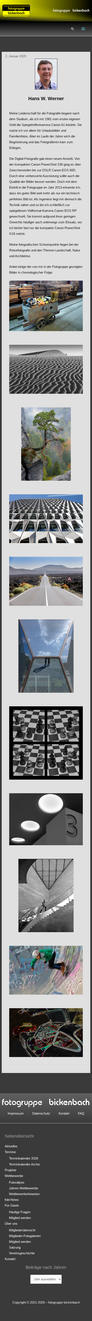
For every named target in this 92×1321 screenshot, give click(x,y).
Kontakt (64, 1113)
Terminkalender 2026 (23, 1158)
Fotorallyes (16, 1182)
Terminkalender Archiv (24, 1164)
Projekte (10, 1170)
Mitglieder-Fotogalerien (25, 1236)
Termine (10, 1152)
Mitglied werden (20, 1218)
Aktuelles (11, 1146)
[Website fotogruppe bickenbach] (16, 10)
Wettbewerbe (14, 1176)
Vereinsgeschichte (22, 1253)
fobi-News (12, 1199)
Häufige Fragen (19, 1212)
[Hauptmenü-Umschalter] (83, 28)
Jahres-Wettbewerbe (23, 1188)
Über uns (11, 1223)
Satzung (15, 1247)
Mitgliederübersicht (22, 1230)
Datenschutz (41, 1113)
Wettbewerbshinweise (24, 1194)
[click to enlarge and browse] (46, 306)
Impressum (16, 1113)
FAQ (81, 1113)
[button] (72, 29)
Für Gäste (12, 1205)
